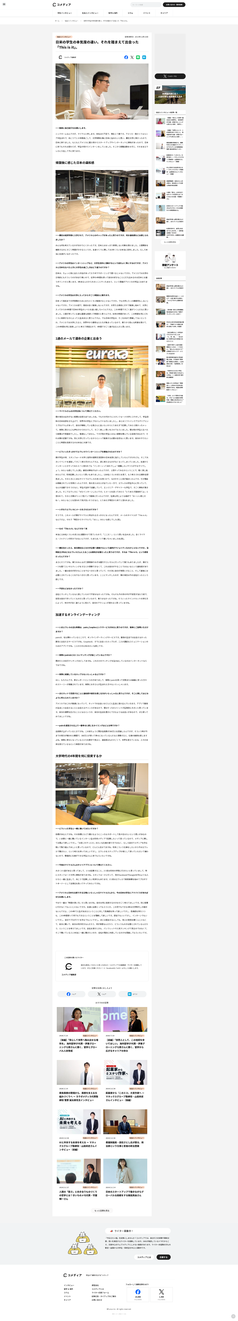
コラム (66, 1292)
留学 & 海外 (68, 1289)
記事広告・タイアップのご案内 (104, 1296)
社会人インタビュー (71, 21)
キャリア (67, 1300)
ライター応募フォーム (100, 1292)
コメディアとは (98, 1289)
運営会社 (95, 1285)
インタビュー (69, 1285)
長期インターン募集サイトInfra (119, 1314)
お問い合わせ (97, 1300)
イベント (67, 1296)
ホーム (57, 21)
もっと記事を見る (102, 1210)
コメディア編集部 (70, 57)
